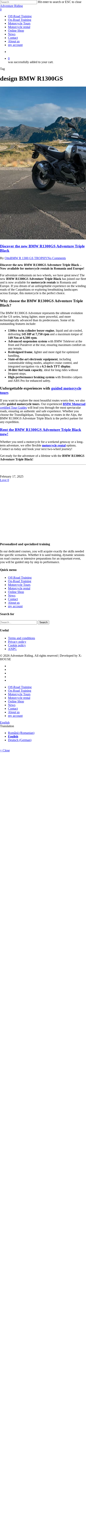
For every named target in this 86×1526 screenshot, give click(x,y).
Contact (13, 599)
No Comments (56, 258)
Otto (7, 258)
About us (14, 602)
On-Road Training (19, 581)
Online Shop (16, 592)
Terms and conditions (21, 638)
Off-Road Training (20, 577)
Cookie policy (17, 645)
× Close (5, 750)
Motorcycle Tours (19, 584)
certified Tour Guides (13, 407)
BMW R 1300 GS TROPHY (28, 258)
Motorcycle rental (19, 588)
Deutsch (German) (19, 740)
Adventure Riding (11, 6)
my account (15, 606)
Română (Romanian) (21, 733)
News (11, 595)
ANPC (12, 649)
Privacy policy (17, 641)
